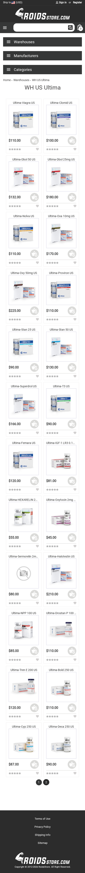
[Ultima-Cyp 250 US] (24, 744)
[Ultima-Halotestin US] (61, 573)
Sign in (63, 2)
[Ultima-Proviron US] (61, 290)
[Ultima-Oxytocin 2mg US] (61, 517)
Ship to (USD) (12, 2)
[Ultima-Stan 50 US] (61, 347)
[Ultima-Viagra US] (24, 120)
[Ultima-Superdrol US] (24, 403)
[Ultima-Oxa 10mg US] (61, 233)
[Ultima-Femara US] (24, 460)
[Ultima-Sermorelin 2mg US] (24, 573)
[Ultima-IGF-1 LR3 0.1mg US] (61, 460)
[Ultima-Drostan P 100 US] (61, 630)
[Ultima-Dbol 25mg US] (61, 176)
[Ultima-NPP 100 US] (24, 630)
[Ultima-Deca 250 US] (61, 744)
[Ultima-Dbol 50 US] (24, 176)
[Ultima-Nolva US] (24, 233)
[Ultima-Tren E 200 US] (24, 687)
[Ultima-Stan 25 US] (24, 347)
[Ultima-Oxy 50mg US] (24, 290)
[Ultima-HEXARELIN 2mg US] (24, 517)
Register (77, 2)
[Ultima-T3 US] (61, 403)
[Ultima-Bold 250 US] (61, 687)
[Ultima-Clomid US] (61, 120)
